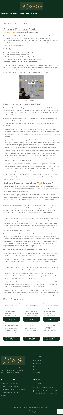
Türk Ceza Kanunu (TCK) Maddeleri (14, 389)
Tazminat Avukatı (9, 32)
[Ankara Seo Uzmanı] (31, 411)
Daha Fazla (11, 319)
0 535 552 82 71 (40, 383)
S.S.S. (27, 14)
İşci (40, 183)
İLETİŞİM (34, 14)
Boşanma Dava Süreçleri (10, 383)
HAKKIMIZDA (14, 14)
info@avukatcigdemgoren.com (45, 387)
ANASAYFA (4, 14)
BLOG (22, 14)
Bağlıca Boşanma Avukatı (10, 386)
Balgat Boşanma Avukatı (10, 393)
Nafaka (5, 396)
